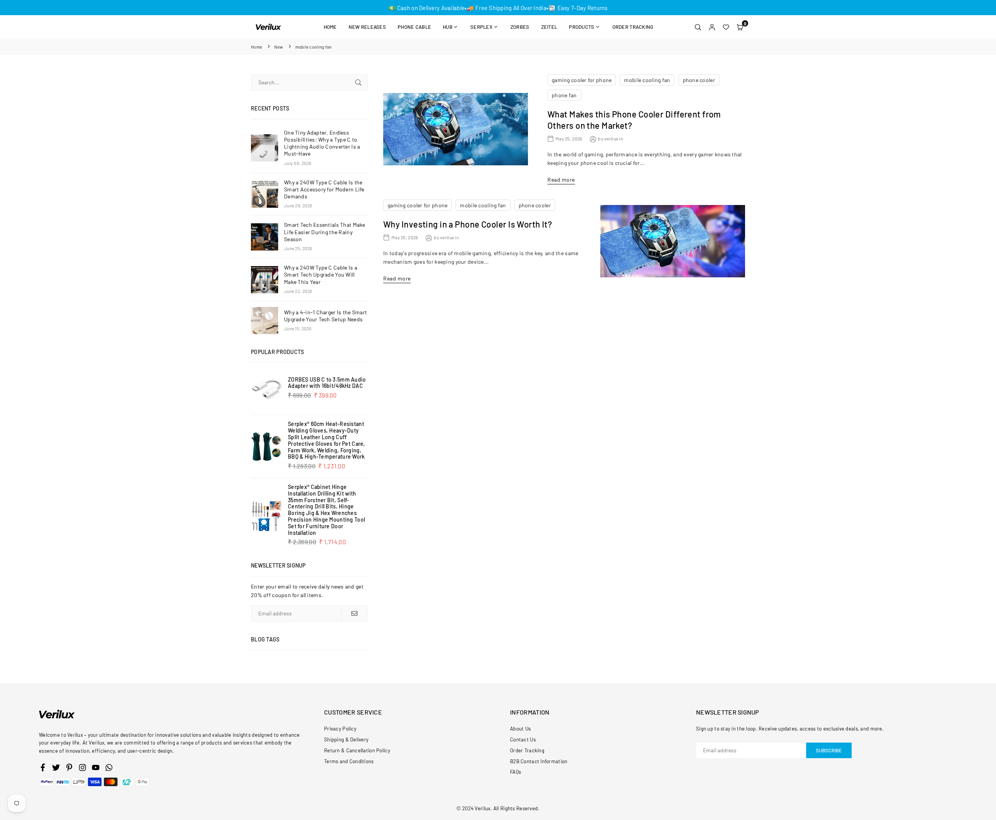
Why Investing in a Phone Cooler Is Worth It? (467, 224)
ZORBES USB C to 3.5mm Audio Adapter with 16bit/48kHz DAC (327, 382)
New (278, 46)
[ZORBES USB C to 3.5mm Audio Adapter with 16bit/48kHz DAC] (266, 388)
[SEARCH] (698, 27)
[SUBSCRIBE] (354, 613)
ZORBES (520, 27)
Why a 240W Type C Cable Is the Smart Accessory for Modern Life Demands (324, 189)
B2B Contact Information (538, 761)
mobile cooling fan (647, 80)
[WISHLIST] (726, 27)
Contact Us (523, 739)
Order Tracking (633, 27)
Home (330, 27)
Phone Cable (414, 27)
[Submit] (358, 82)
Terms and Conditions (349, 761)
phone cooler (699, 80)
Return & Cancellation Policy (357, 750)
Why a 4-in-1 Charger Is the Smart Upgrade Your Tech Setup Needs (325, 315)
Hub (447, 27)
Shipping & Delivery (346, 739)
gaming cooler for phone (582, 80)
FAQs (515, 772)
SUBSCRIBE (829, 750)
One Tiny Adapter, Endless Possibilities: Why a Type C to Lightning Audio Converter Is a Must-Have (322, 143)
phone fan (564, 95)
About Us (520, 728)
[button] (740, 27)
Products (581, 27)
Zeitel (549, 27)
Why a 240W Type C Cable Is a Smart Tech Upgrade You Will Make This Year (320, 274)
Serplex (481, 27)
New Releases (367, 27)
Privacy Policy (340, 728)
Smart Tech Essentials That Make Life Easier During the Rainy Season (324, 231)
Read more (561, 179)
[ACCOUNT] (712, 27)
